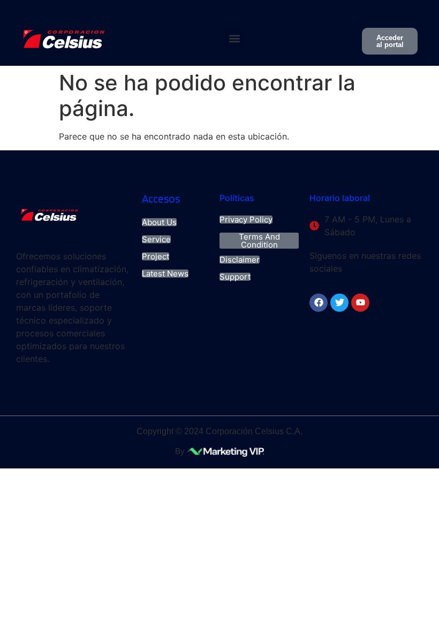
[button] (235, 39)
